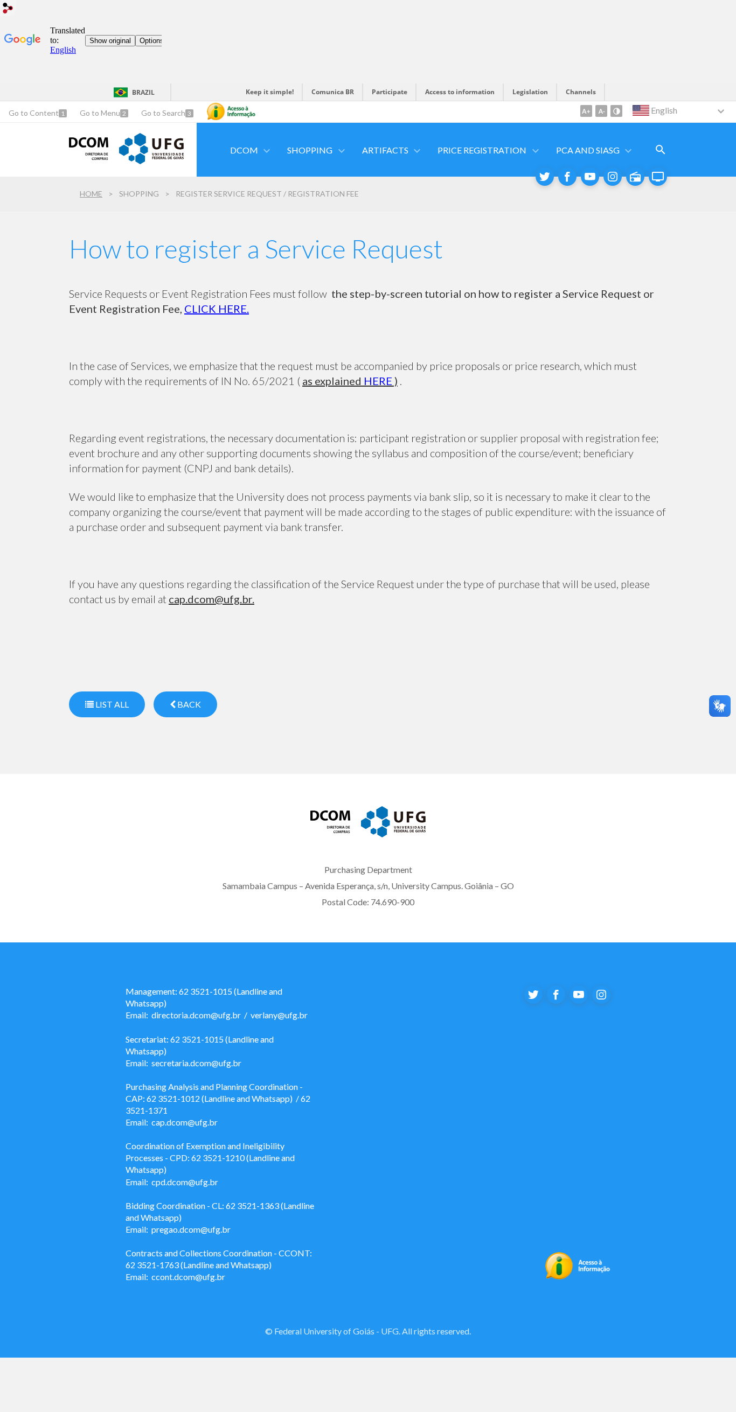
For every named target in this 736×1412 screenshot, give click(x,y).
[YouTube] (590, 176)
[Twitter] (545, 176)
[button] (245, 150)
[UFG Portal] (393, 834)
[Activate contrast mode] (616, 111)
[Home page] (151, 160)
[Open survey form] (660, 149)
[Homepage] (88, 156)
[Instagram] (612, 176)
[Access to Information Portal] (577, 1276)
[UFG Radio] (635, 176)
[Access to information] (231, 111)
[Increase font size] (586, 111)
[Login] (8, 9)
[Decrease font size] (601, 111)
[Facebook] (567, 176)
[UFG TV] (658, 176)
